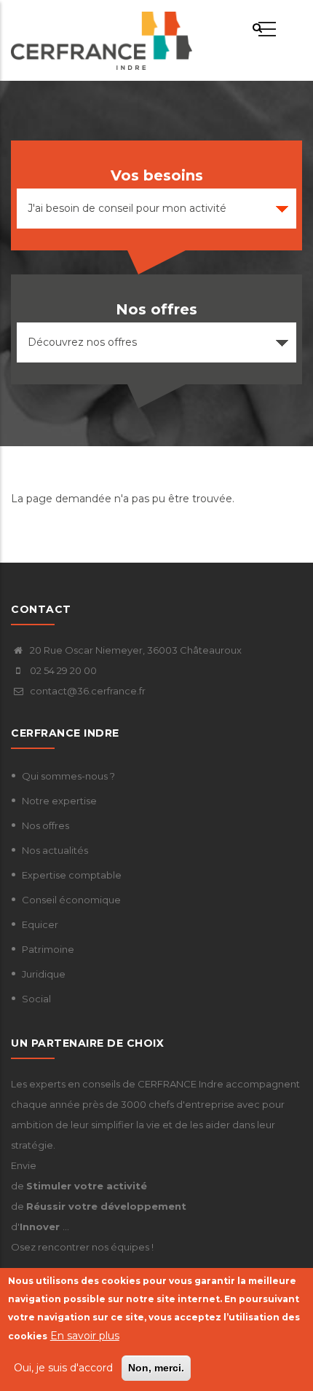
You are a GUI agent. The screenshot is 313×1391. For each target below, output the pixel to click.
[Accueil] (101, 41)
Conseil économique (71, 899)
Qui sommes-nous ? (68, 776)
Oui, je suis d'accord (63, 1367)
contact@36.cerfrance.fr (87, 691)
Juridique (44, 974)
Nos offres (45, 825)
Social (36, 998)
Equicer (40, 924)
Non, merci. (156, 1368)
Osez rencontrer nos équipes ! (82, 1247)
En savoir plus (84, 1335)
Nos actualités (55, 850)
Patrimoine (48, 949)
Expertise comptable (72, 875)
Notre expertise (59, 801)
